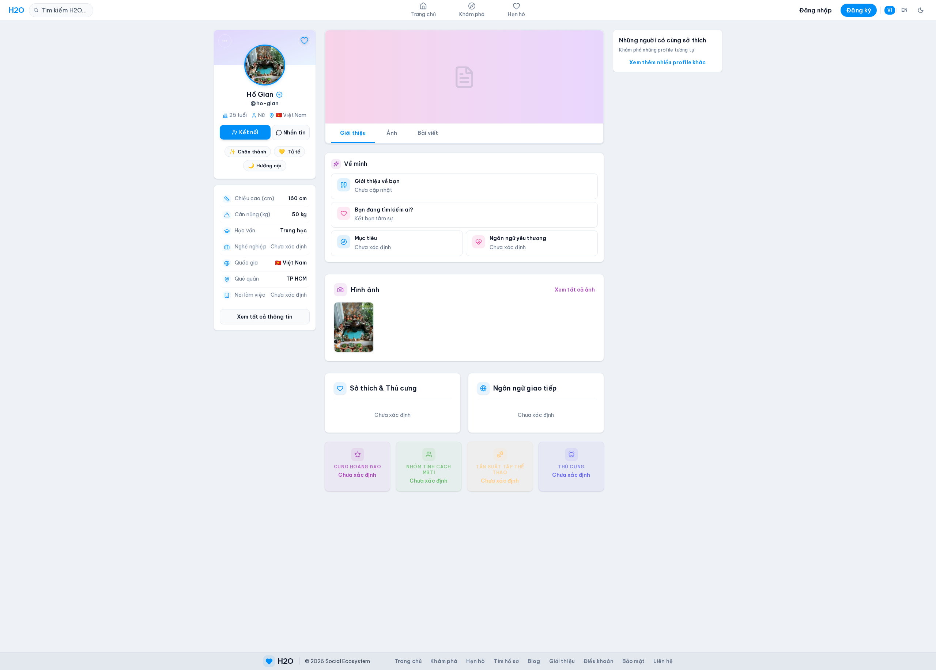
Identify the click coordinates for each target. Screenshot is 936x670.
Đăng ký (858, 10)
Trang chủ (408, 661)
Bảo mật (633, 661)
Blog (534, 661)
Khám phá (443, 661)
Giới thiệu (353, 133)
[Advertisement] (464, 566)
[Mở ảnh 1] (354, 327)
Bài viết (428, 133)
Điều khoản (599, 661)
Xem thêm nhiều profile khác (667, 62)
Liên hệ (663, 661)
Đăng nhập (815, 10)
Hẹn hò (475, 661)
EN (904, 10)
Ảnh (391, 133)
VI (889, 10)
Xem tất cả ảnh (575, 289)
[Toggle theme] (920, 10)
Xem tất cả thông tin (264, 316)
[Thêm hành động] (224, 40)
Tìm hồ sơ (506, 661)
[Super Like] (304, 40)
